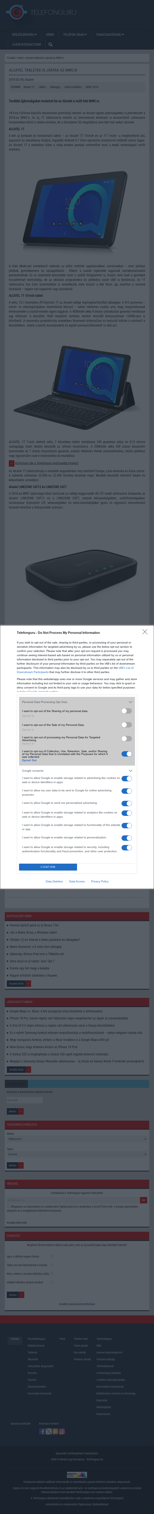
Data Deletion (54, 881)
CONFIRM (48, 867)
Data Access (77, 881)
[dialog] (77, 757)
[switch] (127, 711)
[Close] (146, 633)
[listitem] (77, 702)
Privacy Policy (99, 881)
